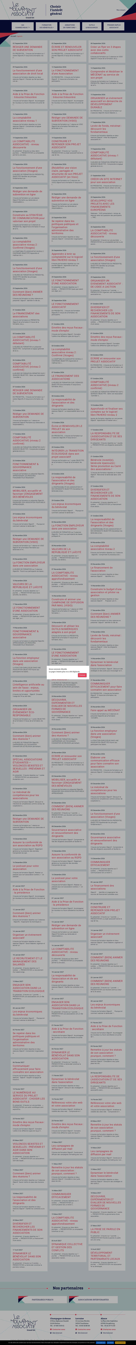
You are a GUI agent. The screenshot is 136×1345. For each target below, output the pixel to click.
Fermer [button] (82, 675)
